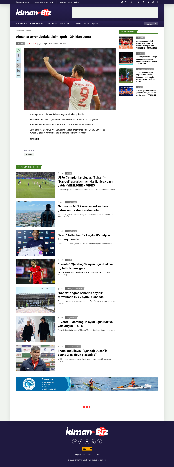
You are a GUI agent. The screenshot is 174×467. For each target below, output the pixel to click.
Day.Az (70, 2)
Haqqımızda (39, 2)
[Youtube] (138, 2)
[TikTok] (157, 2)
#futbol (29, 154)
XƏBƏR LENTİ (21, 24)
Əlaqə (46, 2)
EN (126, 2)
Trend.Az (62, 2)
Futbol (20, 43)
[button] (18, 50)
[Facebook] (143, 2)
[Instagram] (152, 2)
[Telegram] (148, 2)
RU (130, 2)
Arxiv (51, 2)
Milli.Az (76, 2)
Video (78, 24)
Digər (86, 24)
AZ (122, 2)
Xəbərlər (32, 43)
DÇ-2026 (95, 24)
